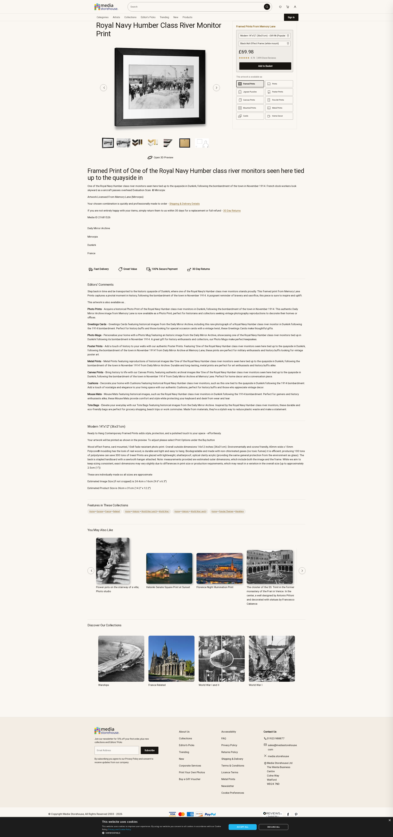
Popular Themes (226, 511)
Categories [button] (103, 17)
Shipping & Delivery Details (184, 203)
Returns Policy (229, 752)
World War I (164, 511)
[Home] (109, 6)
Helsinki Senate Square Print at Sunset (168, 587)
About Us (184, 731)
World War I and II (149, 511)
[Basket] (287, 6)
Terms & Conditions (232, 765)
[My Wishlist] (280, 6)
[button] (163, 833)
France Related (157, 684)
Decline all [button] (273, 827)
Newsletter (227, 786)
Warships (239, 511)
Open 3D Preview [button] (163, 157)
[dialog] (196, 827)
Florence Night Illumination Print (214, 587)
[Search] (267, 7)
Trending (164, 17)
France (108, 511)
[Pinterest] (296, 815)
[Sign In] (295, 6)
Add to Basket (265, 66)
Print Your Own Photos (192, 772)
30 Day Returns (232, 210)
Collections (130, 17)
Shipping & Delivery (232, 758)
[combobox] (196, 7)
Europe (100, 511)
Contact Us (270, 731)
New (175, 17)
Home (92, 511)
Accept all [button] (242, 827)
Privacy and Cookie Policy (119, 829)
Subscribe (150, 750)
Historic (135, 511)
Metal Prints (228, 779)
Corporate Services (190, 765)
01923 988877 (275, 738)
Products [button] (187, 17)
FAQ (223, 738)
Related (116, 511)
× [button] (389, 820)
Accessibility (228, 731)
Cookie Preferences (232, 792)
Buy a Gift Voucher (189, 779)
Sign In (291, 17)
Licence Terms (229, 772)
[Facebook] (288, 815)
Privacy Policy (229, 745)
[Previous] (103, 87)
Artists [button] (116, 17)
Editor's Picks (148, 17)
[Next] (216, 87)
